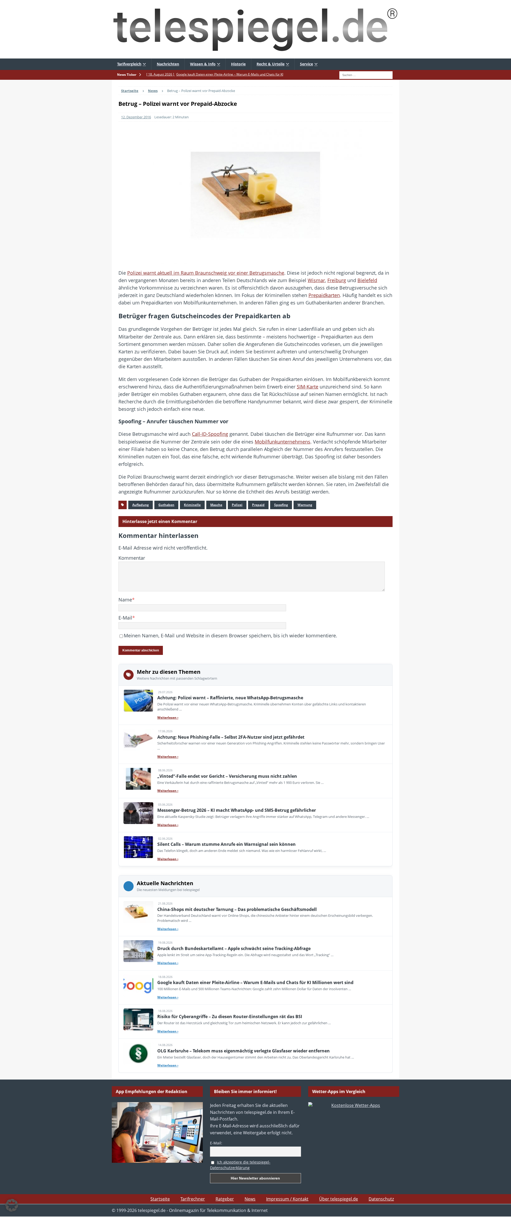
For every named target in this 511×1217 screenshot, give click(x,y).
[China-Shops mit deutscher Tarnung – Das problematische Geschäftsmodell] (138, 912)
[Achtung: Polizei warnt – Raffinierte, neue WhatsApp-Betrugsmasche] (138, 701)
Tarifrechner (192, 1199)
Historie (238, 63)
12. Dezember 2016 (136, 117)
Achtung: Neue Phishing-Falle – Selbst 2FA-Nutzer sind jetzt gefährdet (230, 737)
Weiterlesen (167, 717)
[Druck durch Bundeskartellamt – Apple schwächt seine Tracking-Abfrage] (138, 951)
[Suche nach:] (366, 74)
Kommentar (131, 558)
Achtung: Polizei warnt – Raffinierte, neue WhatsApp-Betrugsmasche (230, 698)
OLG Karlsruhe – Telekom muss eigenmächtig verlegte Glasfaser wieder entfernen (243, 1051)
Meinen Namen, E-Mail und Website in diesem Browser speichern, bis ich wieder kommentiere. (230, 635)
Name (125, 599)
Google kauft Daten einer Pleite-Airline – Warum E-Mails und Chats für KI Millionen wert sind (255, 982)
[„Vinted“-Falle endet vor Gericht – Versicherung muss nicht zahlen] (138, 779)
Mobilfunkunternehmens (282, 441)
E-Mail (125, 617)
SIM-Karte (307, 386)
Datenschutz (381, 1199)
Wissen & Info (203, 63)
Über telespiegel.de (338, 1199)
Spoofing (281, 505)
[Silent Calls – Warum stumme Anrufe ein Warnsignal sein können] (138, 847)
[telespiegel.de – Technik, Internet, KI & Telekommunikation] (255, 29)
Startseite (160, 1199)
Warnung (305, 505)
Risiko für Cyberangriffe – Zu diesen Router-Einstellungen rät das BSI (229, 1016)
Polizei (237, 505)
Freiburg (336, 280)
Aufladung (140, 505)
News (250, 1199)
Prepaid (258, 505)
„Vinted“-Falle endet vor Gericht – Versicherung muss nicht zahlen (227, 776)
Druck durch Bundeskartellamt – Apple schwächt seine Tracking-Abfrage (234, 948)
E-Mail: (216, 1142)
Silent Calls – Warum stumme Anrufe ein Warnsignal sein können (226, 844)
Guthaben (166, 505)
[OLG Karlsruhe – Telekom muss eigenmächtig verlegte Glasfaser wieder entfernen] (138, 1053)
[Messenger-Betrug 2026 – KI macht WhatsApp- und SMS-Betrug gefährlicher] (138, 813)
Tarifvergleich (129, 63)
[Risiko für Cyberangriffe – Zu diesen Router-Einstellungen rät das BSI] (138, 1019)
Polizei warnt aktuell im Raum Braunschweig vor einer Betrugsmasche (205, 273)
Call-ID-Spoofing (210, 434)
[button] (11, 1205)
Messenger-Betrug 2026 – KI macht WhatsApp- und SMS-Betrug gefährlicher (236, 810)
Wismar (316, 280)
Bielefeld (367, 280)
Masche (216, 505)
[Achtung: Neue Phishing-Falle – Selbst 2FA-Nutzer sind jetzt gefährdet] (138, 740)
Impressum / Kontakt (287, 1199)
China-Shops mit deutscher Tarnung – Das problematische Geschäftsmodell (237, 909)
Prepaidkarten (324, 295)
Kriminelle (192, 505)
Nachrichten (168, 63)
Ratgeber (225, 1199)
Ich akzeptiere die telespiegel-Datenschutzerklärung (240, 1165)
